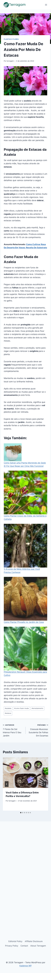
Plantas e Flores (11, 39)
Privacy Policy (11, 946)
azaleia (8, 708)
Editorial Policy (15, 941)
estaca (8, 713)
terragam (10, 61)
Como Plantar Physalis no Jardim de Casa (24, 622)
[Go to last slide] (7, 784)
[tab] (20, 812)
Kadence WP (25, 966)
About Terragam (38, 946)
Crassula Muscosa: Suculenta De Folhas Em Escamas (38, 730)
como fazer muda (21, 708)
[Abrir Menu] (46, 5)
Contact (24, 946)
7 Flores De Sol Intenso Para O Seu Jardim (12, 730)
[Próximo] (44, 784)
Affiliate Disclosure (34, 941)
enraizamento (37, 708)
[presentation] (25, 772)
